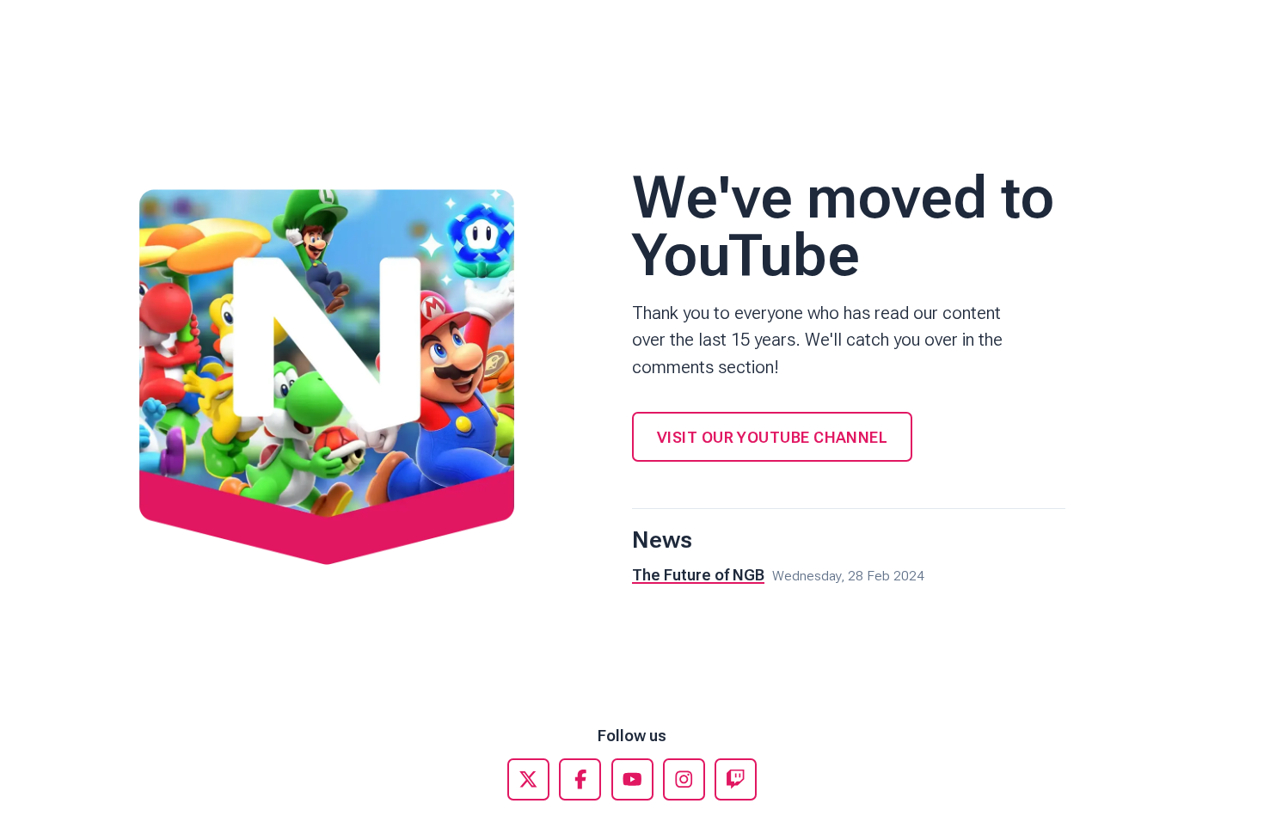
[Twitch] (736, 779)
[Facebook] (580, 779)
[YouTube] (632, 779)
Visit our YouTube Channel (772, 437)
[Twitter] (528, 779)
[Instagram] (684, 779)
